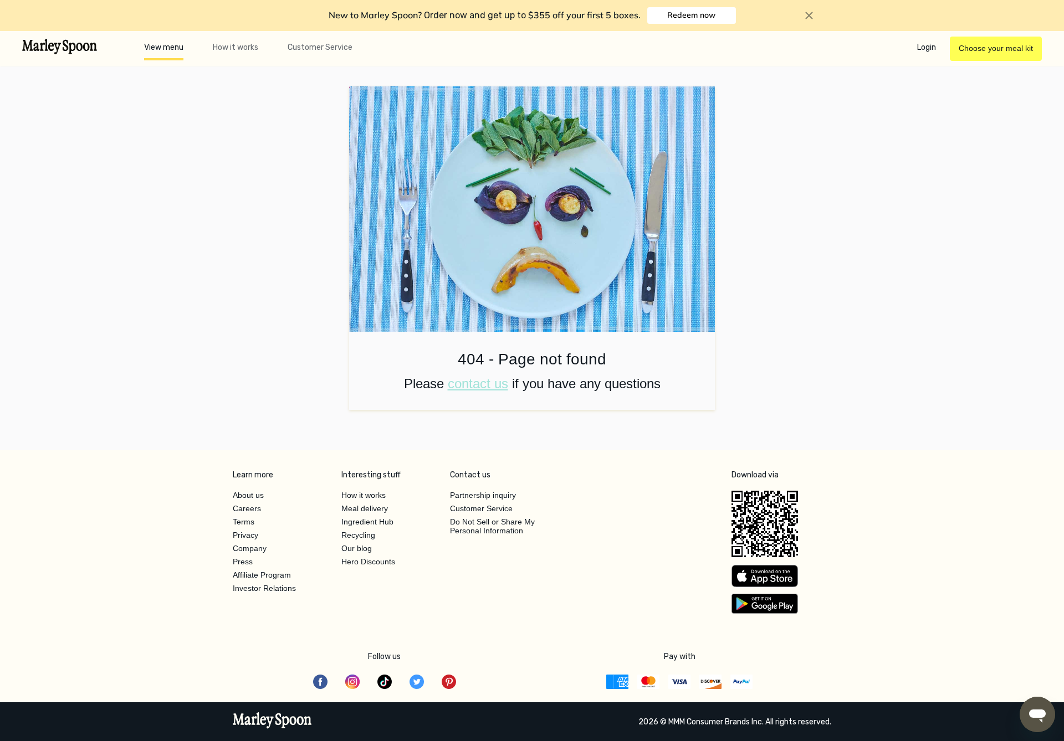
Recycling (358, 535)
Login (926, 47)
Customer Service (320, 47)
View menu (163, 47)
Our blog (356, 548)
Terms (243, 521)
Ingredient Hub (367, 521)
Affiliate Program (262, 574)
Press (243, 561)
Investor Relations (264, 588)
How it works (235, 47)
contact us (478, 383)
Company (250, 548)
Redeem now (691, 15)
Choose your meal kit (996, 48)
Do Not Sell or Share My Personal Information (492, 526)
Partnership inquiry (483, 495)
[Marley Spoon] (272, 721)
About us (248, 495)
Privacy (245, 535)
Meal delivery (364, 508)
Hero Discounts (368, 561)
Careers (247, 508)
